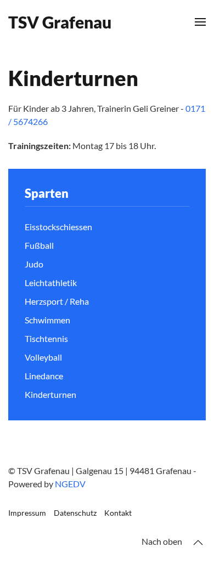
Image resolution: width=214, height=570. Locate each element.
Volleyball (43, 357)
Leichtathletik (51, 282)
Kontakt (118, 512)
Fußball (39, 245)
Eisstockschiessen (58, 226)
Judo (34, 264)
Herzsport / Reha (57, 301)
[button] (200, 22)
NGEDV (70, 483)
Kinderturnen (50, 394)
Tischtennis (46, 338)
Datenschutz (75, 512)
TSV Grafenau (59, 22)
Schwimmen (47, 320)
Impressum (27, 512)
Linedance (44, 376)
